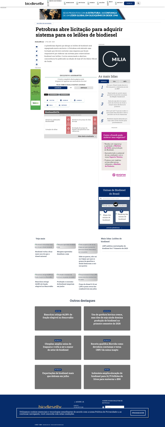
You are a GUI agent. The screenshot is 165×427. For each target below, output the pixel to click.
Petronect (64, 94)
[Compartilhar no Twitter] (36, 51)
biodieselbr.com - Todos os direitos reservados (53, 424)
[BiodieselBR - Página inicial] (34, 3)
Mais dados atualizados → (87, 136)
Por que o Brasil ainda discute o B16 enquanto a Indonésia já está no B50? (117, 87)
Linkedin (79, 100)
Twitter (51, 100)
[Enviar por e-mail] (36, 46)
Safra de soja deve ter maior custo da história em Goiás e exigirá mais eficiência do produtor (117, 103)
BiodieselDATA (52, 112)
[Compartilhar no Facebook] (36, 55)
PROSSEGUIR (138, 413)
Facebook (65, 100)
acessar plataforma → (114, 228)
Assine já (129, 3)
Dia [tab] (114, 81)
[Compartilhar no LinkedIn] (36, 60)
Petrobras (53, 94)
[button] (80, 3)
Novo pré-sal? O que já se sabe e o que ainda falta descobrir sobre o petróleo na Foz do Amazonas (117, 112)
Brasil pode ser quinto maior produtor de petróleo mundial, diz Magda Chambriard (117, 95)
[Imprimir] (36, 64)
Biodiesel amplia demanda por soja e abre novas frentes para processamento (117, 120)
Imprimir (64, 105)
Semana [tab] (104, 81)
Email (51, 105)
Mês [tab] (124, 81)
